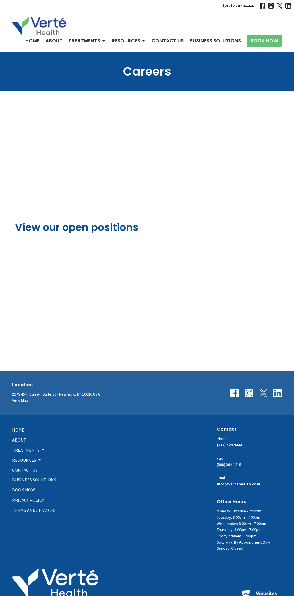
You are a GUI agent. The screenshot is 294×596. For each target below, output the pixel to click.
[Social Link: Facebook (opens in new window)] (262, 6)
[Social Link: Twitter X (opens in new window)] (280, 6)
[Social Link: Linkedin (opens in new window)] (288, 6)
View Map (20, 400)
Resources (126, 40)
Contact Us (168, 40)
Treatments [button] (26, 450)
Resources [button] (24, 460)
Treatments (84, 40)
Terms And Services (33, 510)
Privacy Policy (28, 500)
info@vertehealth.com (238, 484)
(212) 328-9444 (238, 6)
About (54, 40)
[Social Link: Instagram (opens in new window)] (271, 6)
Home (32, 40)
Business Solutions (215, 40)
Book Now (264, 40)
